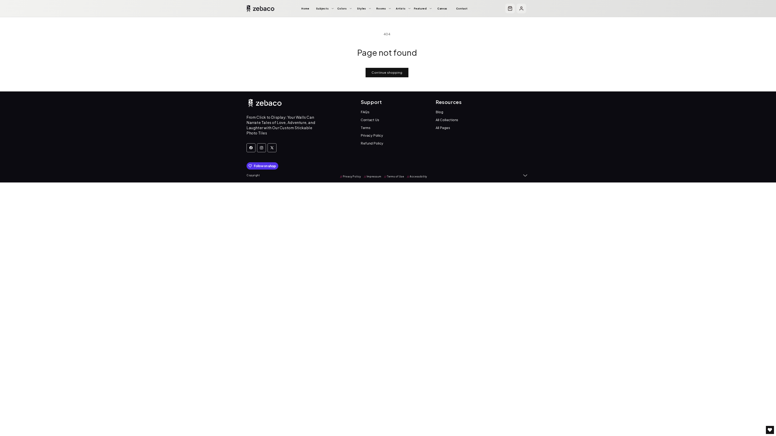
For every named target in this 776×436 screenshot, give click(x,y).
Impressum (372, 176)
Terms (365, 128)
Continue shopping (387, 72)
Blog (439, 112)
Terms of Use (394, 176)
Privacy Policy (372, 135)
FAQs (365, 112)
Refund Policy (372, 143)
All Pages (443, 128)
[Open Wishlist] (770, 430)
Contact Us (370, 120)
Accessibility (417, 176)
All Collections (447, 120)
